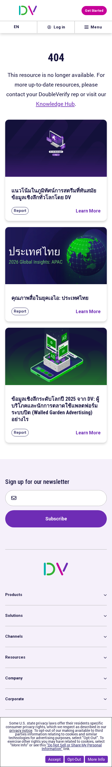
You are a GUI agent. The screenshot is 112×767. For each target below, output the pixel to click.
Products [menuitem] (13, 594)
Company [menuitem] (14, 678)
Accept (54, 759)
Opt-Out (74, 759)
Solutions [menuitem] (14, 615)
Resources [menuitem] (15, 657)
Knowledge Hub (55, 103)
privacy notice (20, 730)
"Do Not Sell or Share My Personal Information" (72, 746)
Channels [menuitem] (14, 636)
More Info (96, 759)
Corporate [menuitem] (14, 699)
